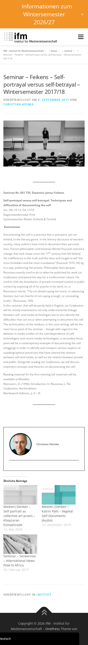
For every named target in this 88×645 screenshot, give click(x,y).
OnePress (52, 629)
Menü (80, 37)
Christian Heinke (18, 104)
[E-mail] (12, 468)
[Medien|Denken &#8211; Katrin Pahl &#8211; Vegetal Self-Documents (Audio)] (59, 495)
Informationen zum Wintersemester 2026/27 (47, 14)
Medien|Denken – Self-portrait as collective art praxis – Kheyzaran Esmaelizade (19, 516)
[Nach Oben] (44, 613)
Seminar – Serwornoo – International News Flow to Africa (19, 560)
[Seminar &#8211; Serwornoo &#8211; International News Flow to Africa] (20, 544)
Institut (44, 595)
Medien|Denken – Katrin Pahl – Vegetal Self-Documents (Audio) (57, 513)
